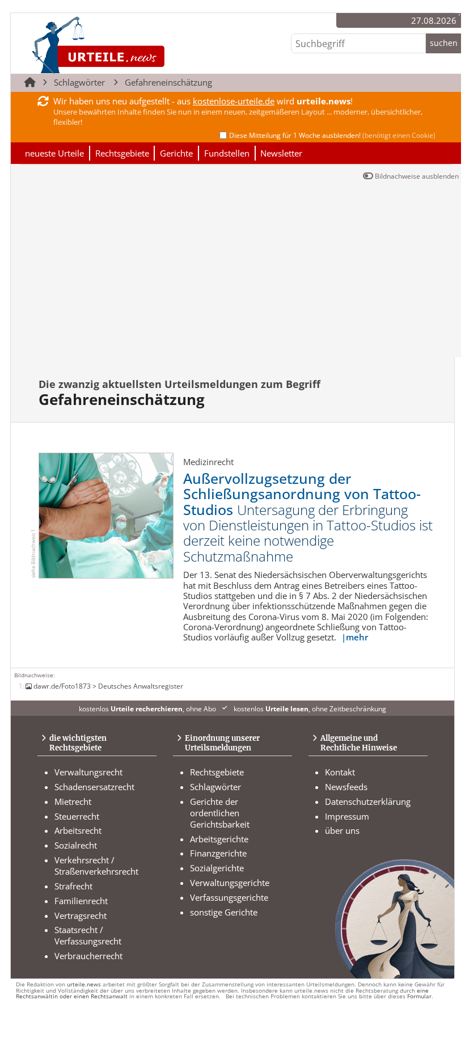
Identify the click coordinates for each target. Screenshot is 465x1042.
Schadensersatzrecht (94, 786)
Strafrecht (73, 886)
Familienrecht (81, 900)
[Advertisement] (236, 272)
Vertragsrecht (80, 915)
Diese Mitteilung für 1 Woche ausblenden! (332, 135)
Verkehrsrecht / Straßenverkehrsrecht (96, 865)
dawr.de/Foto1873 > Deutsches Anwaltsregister (108, 685)
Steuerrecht (76, 816)
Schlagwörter (79, 82)
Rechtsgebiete (122, 153)
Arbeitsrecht (78, 830)
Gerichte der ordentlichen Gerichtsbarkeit (220, 813)
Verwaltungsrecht (88, 772)
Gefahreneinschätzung (168, 82)
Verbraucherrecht (88, 955)
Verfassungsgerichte (229, 897)
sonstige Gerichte (223, 912)
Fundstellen (227, 153)
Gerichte (176, 153)
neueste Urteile (54, 153)
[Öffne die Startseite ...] (136, 44)
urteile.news (84, 984)
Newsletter (281, 153)
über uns (342, 830)
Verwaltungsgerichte (229, 882)
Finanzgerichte (218, 853)
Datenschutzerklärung (368, 801)
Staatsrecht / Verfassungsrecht (87, 935)
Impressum (347, 816)
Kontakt (340, 772)
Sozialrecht (75, 845)
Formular (419, 996)
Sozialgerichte (217, 868)
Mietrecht (72, 801)
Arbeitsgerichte (219, 839)
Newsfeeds (346, 786)
